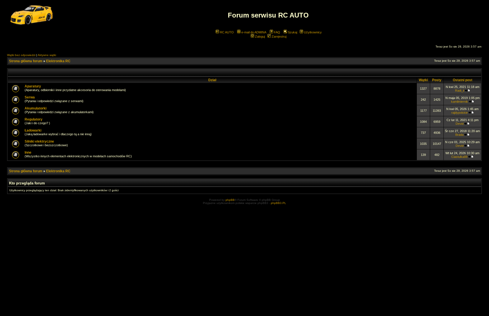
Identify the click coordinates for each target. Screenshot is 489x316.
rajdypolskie (459, 112)
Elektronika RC (58, 61)
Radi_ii (459, 90)
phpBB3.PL (278, 203)
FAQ (276, 32)
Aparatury (33, 86)
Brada (459, 134)
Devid (460, 123)
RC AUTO (226, 32)
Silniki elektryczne (39, 141)
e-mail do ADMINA (253, 32)
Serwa (30, 97)
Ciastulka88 (459, 156)
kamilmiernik (459, 101)
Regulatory (33, 119)
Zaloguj (259, 36)
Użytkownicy (312, 32)
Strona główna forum (25, 61)
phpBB (230, 199)
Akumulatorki (35, 108)
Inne (28, 152)
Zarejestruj (278, 36)
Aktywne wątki (47, 55)
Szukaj (292, 32)
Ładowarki (33, 130)
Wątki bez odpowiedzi (21, 55)
